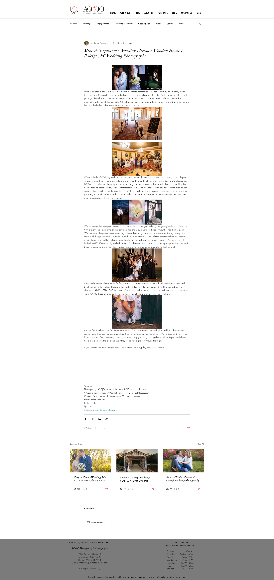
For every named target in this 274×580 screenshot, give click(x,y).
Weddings (87, 23)
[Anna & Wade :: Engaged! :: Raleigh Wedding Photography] (183, 460)
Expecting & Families (124, 23)
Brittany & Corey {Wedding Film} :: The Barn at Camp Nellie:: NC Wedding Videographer (135, 479)
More (181, 23)
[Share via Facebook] (85, 419)
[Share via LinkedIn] (99, 419)
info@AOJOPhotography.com (93, 562)
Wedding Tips (144, 23)
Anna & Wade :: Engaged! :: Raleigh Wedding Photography (182, 479)
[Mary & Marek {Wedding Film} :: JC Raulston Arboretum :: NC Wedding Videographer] (90, 460)
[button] (200, 24)
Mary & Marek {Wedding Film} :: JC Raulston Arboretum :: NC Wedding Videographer (90, 479)
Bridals (158, 23)
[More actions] (188, 43)
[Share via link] (106, 419)
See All (201, 444)
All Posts (73, 23)
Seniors (170, 23)
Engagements (103, 23)
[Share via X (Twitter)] (92, 419)
